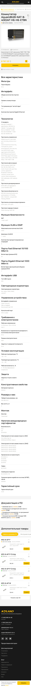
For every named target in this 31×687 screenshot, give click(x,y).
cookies (7, 685)
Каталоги (3, 672)
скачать (15, 506)
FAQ (2, 677)
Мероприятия (5, 662)
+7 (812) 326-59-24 (6, 622)
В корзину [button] (15, 65)
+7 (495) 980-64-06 (6, 617)
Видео (3, 674)
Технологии (4, 667)
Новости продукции (6, 665)
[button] (15, 598)
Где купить (4, 653)
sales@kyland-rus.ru (7, 627)
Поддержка (4, 655)
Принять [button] (23, 683)
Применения (4, 669)
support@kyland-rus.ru (8, 632)
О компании (4, 651)
